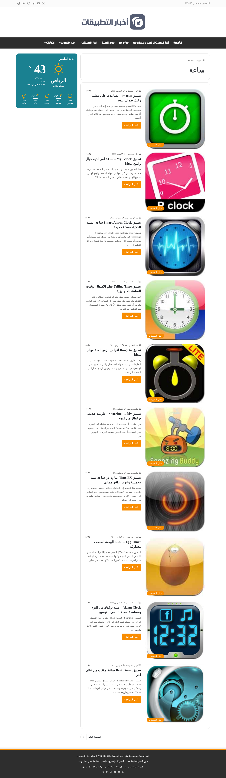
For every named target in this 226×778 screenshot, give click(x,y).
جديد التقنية (108, 42)
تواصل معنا (121, 766)
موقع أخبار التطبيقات (86, 756)
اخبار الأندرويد (68, 42)
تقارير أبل (124, 42)
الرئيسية (177, 42)
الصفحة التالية (94, 737)
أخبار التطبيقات (132, 91)
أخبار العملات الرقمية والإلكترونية (151, 42)
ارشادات (50, 42)
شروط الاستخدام (136, 766)
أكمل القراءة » (131, 125)
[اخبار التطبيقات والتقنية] (113, 22)
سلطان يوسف (132, 154)
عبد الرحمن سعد (131, 218)
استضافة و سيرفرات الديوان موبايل (98, 766)
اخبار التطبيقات (89, 42)
